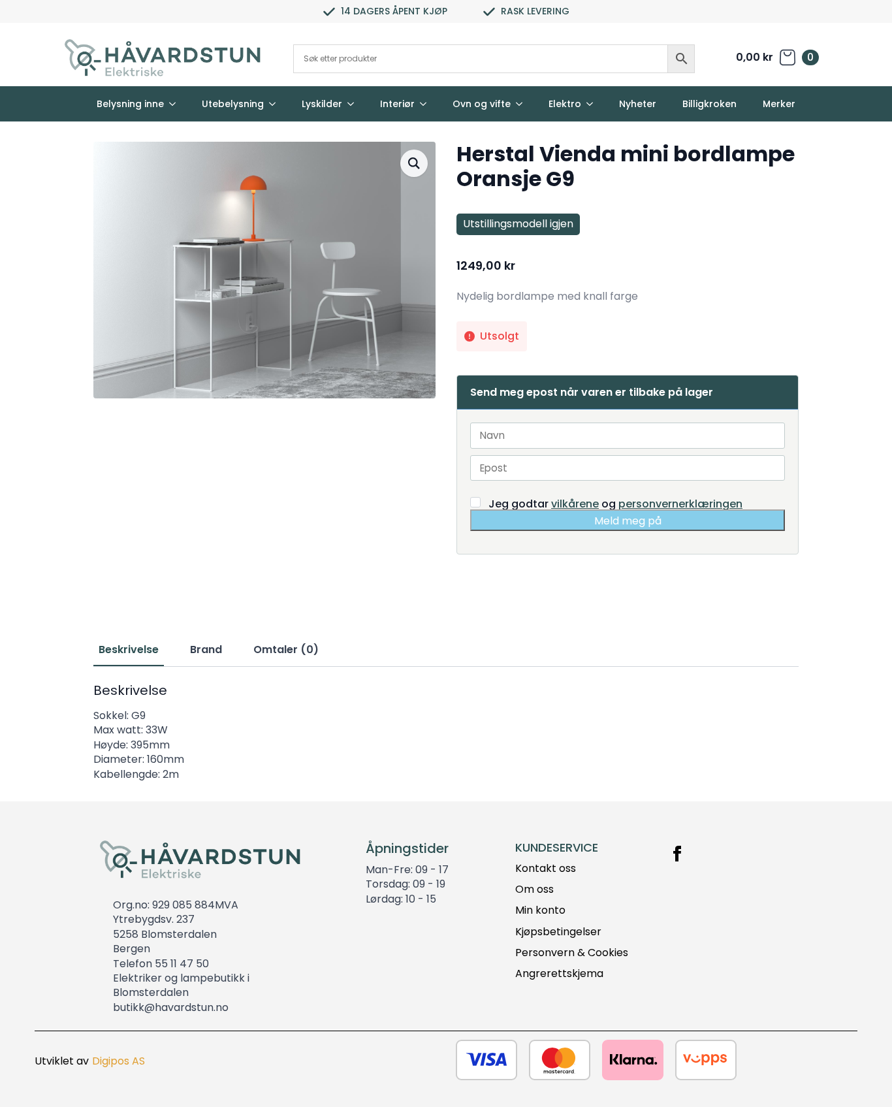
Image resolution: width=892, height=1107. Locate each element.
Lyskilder (322, 103)
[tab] (128, 650)
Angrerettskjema (559, 974)
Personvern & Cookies (571, 953)
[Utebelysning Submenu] (276, 103)
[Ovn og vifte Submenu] (523, 103)
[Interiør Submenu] (427, 103)
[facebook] (677, 854)
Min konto (540, 910)
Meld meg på (627, 520)
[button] (414, 163)
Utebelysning (233, 103)
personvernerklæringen (680, 503)
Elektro (565, 103)
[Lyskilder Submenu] (354, 103)
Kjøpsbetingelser (558, 932)
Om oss (534, 889)
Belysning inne (130, 103)
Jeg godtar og (614, 503)
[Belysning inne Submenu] (176, 103)
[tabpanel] (446, 732)
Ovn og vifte (482, 103)
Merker (779, 103)
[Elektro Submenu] (593, 103)
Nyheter (637, 103)
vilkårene (575, 503)
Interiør (397, 103)
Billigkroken (709, 103)
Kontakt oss (545, 868)
